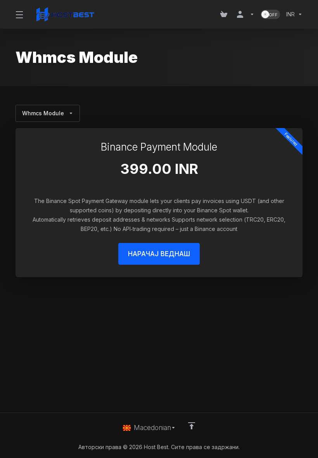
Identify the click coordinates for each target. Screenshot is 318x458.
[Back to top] (191, 425)
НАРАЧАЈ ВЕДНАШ (159, 254)
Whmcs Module (43, 113)
